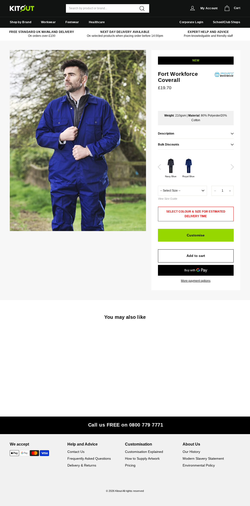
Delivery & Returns (81, 465)
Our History (191, 452)
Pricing (130, 465)
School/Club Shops (226, 22)
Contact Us (75, 452)
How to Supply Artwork (142, 458)
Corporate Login (191, 22)
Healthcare (97, 22)
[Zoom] (78, 140)
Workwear (48, 22)
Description (166, 133)
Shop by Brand (20, 22)
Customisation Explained (144, 452)
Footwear (72, 22)
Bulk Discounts (168, 144)
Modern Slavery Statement (203, 458)
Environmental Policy (199, 465)
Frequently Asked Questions (89, 458)
